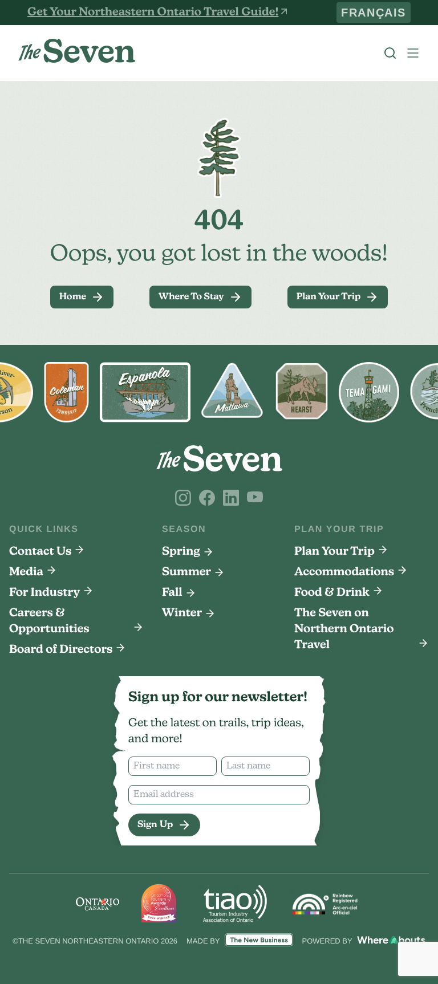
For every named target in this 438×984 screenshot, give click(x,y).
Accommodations (344, 572)
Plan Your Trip (334, 552)
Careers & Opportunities (49, 621)
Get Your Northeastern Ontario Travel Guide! (152, 12)
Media (26, 572)
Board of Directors (60, 650)
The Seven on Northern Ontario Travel (344, 629)
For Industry (44, 593)
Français (382, 13)
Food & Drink (332, 593)
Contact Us (40, 552)
